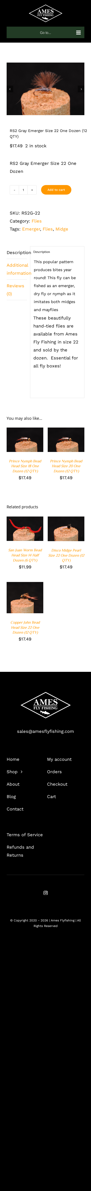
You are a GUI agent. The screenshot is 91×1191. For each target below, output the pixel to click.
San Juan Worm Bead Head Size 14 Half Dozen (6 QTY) (25, 555)
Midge (61, 229)
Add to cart (56, 189)
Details (17, 443)
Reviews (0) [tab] (15, 289)
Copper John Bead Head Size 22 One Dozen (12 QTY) (25, 627)
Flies (37, 221)
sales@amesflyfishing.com (45, 731)
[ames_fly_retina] (45, 694)
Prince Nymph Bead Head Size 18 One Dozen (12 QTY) (25, 466)
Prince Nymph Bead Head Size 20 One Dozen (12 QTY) (66, 466)
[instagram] (46, 893)
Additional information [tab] (17, 269)
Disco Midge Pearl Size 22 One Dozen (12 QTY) (66, 555)
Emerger (31, 229)
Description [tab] (17, 252)
